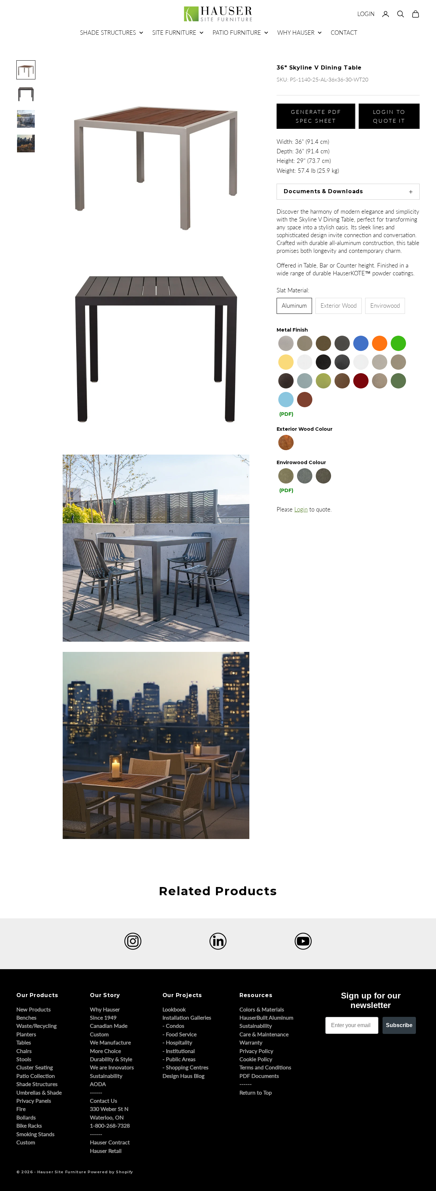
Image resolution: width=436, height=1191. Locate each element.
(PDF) (286, 414)
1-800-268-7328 (110, 1125)
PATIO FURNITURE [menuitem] (237, 32)
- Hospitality (177, 1042)
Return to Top (255, 1092)
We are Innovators (112, 1067)
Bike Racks (29, 1125)
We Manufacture (110, 1042)
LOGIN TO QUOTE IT (389, 116)
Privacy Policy (256, 1051)
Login (301, 509)
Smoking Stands (35, 1134)
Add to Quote (286, 708)
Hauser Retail (106, 1150)
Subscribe (399, 1025)
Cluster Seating (34, 1067)
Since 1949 (103, 1017)
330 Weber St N (109, 1108)
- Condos (173, 1025)
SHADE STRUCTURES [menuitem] (108, 32)
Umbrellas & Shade (39, 1092)
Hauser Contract (110, 1142)
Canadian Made (108, 1025)
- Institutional (178, 1051)
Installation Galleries (186, 1017)
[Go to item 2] (25, 94)
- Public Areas (179, 1059)
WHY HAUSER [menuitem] (295, 32)
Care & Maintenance (264, 1034)
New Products (33, 1009)
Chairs (24, 1051)
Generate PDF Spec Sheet (316, 116)
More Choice (105, 1051)
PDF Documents (259, 1075)
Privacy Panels (33, 1100)
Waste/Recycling (36, 1025)
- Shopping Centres (185, 1067)
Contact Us (103, 1100)
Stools (23, 1059)
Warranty (250, 1042)
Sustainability (106, 1075)
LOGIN (366, 13)
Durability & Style (111, 1059)
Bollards (26, 1117)
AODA (98, 1084)
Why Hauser (105, 1009)
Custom (25, 1142)
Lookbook (174, 1009)
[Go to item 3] (25, 118)
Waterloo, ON (107, 1117)
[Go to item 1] (25, 69)
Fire (21, 1108)
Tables (23, 1042)
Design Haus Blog (183, 1075)
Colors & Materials (261, 1009)
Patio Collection (35, 1075)
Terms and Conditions (265, 1067)
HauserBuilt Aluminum (266, 1017)
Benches (26, 1017)
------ (96, 1092)
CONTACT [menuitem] (344, 32)
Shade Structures (37, 1084)
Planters (26, 1034)
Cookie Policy (255, 1059)
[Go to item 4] (25, 143)
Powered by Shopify (110, 1172)
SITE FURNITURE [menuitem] (174, 32)
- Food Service (179, 1034)
